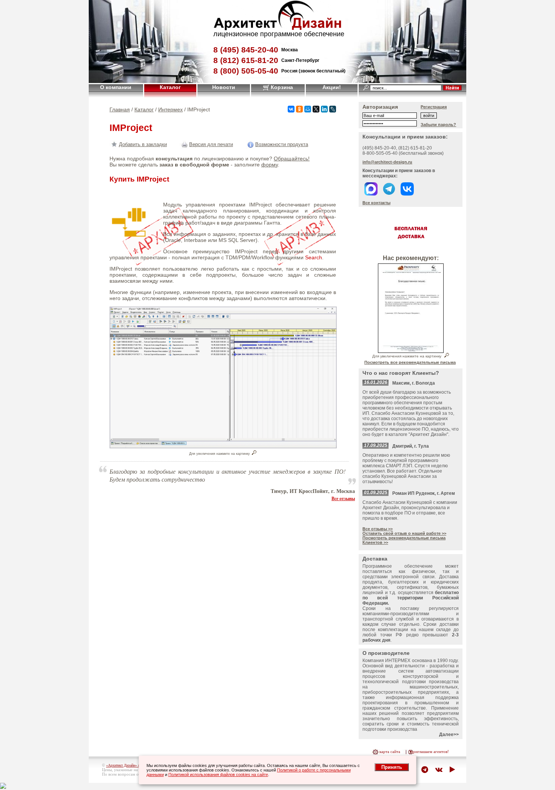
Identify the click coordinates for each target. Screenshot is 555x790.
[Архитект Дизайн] (277, 28)
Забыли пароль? (438, 124)
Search (313, 257)
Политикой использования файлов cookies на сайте (218, 774)
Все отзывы (343, 498)
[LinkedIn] (324, 109)
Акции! (331, 87)
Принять (391, 767)
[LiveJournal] (332, 109)
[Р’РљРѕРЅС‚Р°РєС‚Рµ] (291, 109)
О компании (115, 87)
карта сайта (389, 751)
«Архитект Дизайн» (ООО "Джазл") (134, 765)
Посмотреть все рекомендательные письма (410, 362)
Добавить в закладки (143, 144)
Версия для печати (211, 144)
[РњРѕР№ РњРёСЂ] (307, 109)
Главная (119, 109)
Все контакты (376, 202)
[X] (316, 109)
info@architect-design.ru (387, 162)
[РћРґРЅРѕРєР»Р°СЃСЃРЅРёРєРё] (299, 109)
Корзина (281, 87)
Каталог (170, 87)
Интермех (170, 109)
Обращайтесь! (292, 159)
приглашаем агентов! (430, 751)
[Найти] (452, 88)
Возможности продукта (281, 144)
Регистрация (434, 107)
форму (269, 165)
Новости (223, 87)
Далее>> (449, 734)
